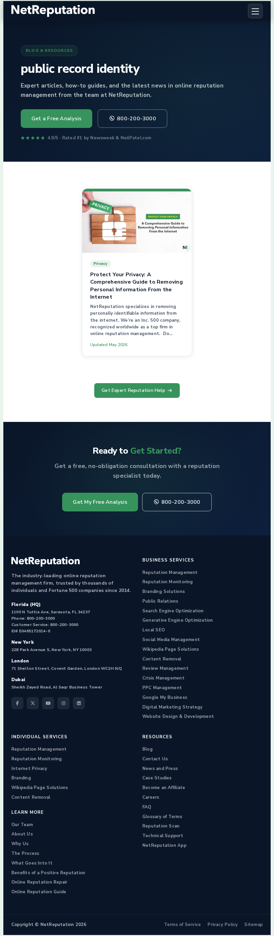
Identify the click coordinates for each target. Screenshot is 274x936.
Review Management (165, 668)
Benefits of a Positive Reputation (48, 873)
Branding (21, 778)
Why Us (19, 844)
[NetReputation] (45, 562)
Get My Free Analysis (100, 502)
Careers (150, 797)
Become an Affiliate (163, 788)
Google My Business (164, 697)
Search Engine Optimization (173, 611)
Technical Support (162, 836)
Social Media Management (171, 640)
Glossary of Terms (162, 817)
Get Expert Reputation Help (133, 390)
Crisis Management (163, 678)
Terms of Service (182, 925)
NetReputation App (164, 845)
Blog (147, 749)
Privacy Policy (223, 925)
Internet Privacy (29, 769)
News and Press (160, 769)
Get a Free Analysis (56, 118)
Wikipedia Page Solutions (170, 649)
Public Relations (160, 601)
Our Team (22, 825)
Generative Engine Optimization (177, 620)
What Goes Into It (31, 863)
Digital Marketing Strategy (172, 707)
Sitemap (253, 925)
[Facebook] (17, 703)
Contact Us (155, 759)
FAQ (146, 807)
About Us (22, 834)
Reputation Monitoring (167, 582)
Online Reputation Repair (39, 882)
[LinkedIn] (79, 703)
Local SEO (153, 630)
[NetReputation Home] (53, 11)
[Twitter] (33, 703)
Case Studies (157, 778)
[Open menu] (255, 11)
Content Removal (161, 659)
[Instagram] (63, 703)
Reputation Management (170, 573)
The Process (25, 853)
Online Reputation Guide (38, 892)
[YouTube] (48, 703)
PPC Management (162, 688)
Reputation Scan (160, 826)
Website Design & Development (178, 717)
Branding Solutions (163, 592)
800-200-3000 (136, 118)
